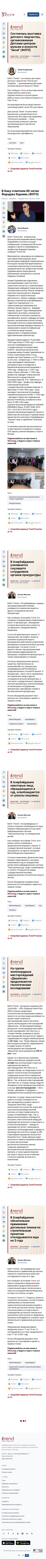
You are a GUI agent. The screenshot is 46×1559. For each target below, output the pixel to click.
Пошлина (12, 910)
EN (19, 1555)
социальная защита (16, 724)
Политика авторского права (12, 1519)
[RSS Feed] (32, 1534)
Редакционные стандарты (11, 1490)
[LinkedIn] (27, 1534)
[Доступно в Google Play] (23, 1543)
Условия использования (10, 1513)
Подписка (5, 1501)
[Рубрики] (42, 14)
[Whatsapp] (4, 1534)
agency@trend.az (7, 1458)
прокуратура (31, 724)
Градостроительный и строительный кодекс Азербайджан (25, 1368)
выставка (12, 143)
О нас (4, 1480)
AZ (23, 1555)
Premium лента (7, 1472)
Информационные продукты (12, 1504)
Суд (40, 905)
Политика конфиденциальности (13, 1516)
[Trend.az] (8, 14)
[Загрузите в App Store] (8, 1543)
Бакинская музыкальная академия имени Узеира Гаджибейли (24, 498)
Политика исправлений (10, 1493)
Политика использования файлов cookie (16, 1522)
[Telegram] (22, 1534)
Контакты (5, 1487)
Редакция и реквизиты (10, 1484)
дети (22, 143)
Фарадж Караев (15, 503)
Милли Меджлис (15, 719)
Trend (23, 90)
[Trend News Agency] (8, 1439)
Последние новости (8, 1469)
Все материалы (22, 72)
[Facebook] (8, 1534)
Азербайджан (30, 719)
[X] (13, 1534)
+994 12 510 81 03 (7, 1456)
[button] (4, 24)
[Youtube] (18, 1534)
